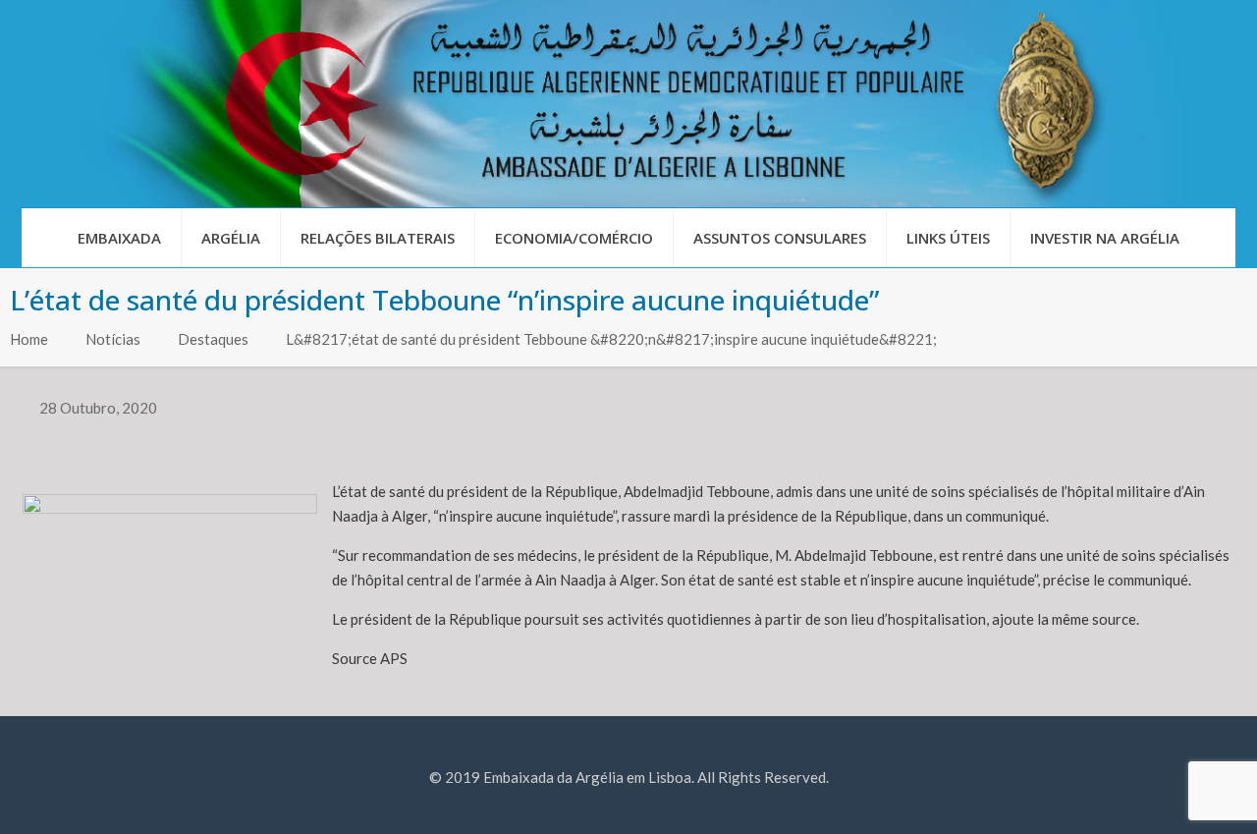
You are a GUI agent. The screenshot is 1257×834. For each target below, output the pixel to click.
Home (29, 339)
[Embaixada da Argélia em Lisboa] (628, 103)
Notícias (112, 339)
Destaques (213, 339)
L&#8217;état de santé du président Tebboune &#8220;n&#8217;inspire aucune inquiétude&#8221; (611, 339)
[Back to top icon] (1162, 793)
